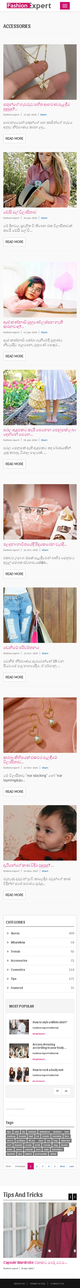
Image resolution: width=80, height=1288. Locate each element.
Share (43, 114)
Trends (15, 951)
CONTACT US (57, 1283)
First (8, 1166)
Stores (15, 933)
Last (71, 1166)
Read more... (40, 1033)
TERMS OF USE (37, 1283)
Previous (20, 1166)
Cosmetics (18, 969)
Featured (17, 988)
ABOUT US (19, 1283)
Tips (13, 979)
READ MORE (14, 138)
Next (62, 1166)
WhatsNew (18, 942)
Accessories (19, 960)
